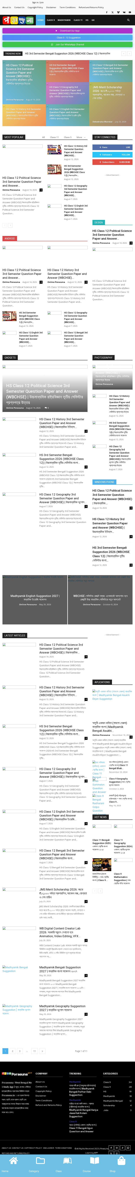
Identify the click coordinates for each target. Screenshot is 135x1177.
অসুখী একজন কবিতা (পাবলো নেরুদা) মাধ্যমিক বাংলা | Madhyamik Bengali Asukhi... (109, 726)
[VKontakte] (124, 12)
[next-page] (10, 225)
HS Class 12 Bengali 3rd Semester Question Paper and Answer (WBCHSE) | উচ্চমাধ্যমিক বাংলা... (62, 854)
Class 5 (67, 137)
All (43, 137)
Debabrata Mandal (102, 121)
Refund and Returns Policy (91, 7)
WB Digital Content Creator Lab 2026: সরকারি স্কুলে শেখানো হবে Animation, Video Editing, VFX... (60, 932)
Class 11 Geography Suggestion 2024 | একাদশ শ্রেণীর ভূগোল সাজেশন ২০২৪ (123, 846)
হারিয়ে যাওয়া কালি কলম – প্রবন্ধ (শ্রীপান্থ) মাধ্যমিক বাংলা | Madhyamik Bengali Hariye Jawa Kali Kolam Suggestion (83, 1110)
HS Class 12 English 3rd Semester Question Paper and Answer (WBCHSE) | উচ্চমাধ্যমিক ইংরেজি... (61, 815)
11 (34, 1051)
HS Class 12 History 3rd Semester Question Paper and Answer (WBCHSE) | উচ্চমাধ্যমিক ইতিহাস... (61, 423)
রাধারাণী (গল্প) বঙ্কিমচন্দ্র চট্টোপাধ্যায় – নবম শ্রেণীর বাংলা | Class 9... (120, 798)
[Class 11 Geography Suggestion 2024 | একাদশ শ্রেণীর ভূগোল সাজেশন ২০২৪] (123, 830)
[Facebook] (106, 12)
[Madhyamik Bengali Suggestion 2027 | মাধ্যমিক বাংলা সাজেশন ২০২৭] (19, 976)
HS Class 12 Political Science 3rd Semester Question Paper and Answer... (21, 181)
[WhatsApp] (116, 1153)
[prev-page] (4, 225)
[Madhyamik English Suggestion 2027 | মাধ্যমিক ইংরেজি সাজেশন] (34, 599)
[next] (129, 53)
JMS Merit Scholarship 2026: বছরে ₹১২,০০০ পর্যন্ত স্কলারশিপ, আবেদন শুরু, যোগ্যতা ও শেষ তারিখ (63, 893)
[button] (128, 20)
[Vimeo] (118, 12)
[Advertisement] (112, 194)
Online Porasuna (15, 99)
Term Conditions (67, 7)
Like (128, 147)
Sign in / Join (38, 2)
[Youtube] (130, 12)
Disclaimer (51, 7)
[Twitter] (112, 12)
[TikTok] (122, 1147)
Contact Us (19, 7)
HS (87, 20)
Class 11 (78, 20)
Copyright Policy (35, 7)
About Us (6, 7)
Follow (126, 154)
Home (40, 20)
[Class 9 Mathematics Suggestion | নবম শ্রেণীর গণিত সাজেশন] (123, 864)
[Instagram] (116, 1147)
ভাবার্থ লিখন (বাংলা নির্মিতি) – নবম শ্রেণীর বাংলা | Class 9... (100, 877)
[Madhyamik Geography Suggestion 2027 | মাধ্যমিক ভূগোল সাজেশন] (19, 1015)
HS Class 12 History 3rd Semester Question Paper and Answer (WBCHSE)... (67, 273)
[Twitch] (128, 1147)
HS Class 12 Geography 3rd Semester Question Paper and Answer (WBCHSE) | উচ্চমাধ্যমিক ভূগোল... (62, 498)
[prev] (123, 53)
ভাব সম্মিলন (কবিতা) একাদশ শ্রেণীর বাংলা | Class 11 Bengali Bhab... (118, 765)
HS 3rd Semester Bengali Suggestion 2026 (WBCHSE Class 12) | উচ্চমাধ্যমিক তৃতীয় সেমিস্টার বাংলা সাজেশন (120, 429)
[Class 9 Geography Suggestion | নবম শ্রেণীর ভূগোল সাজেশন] (99, 782)
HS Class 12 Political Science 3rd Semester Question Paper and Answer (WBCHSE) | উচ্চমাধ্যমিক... (61, 648)
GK (93, 20)
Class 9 (50, 20)
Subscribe (124, 162)
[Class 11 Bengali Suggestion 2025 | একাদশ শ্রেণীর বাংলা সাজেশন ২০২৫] (101, 830)
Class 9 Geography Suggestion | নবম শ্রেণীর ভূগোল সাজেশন (119, 782)
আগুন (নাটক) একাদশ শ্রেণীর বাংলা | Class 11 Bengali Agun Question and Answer (83, 1128)
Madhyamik (64, 20)
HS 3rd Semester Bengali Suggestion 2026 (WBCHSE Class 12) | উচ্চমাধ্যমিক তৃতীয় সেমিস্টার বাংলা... (61, 458)
